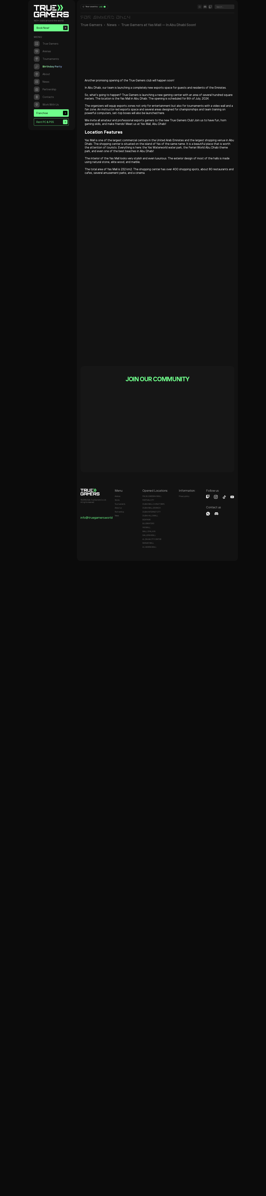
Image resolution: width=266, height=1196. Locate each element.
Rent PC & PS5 (45, 122)
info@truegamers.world (96, 517)
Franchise (42, 113)
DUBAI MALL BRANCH (151, 508)
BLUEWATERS (148, 523)
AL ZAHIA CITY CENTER (151, 539)
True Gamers (50, 43)
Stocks (117, 500)
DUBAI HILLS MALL (150, 516)
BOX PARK (146, 520)
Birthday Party (52, 66)
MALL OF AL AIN (148, 531)
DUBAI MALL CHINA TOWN (153, 504)
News (46, 81)
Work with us (51, 104)
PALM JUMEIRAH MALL (152, 496)
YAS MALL (146, 527)
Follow (115, 433)
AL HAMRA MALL (149, 547)
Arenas (47, 51)
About (46, 74)
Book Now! (43, 28)
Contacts (48, 97)
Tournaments (51, 59)
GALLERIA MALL (149, 535)
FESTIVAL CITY (148, 500)
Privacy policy (184, 496)
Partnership (49, 89)
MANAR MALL (148, 543)
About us (118, 508)
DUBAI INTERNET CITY (151, 512)
